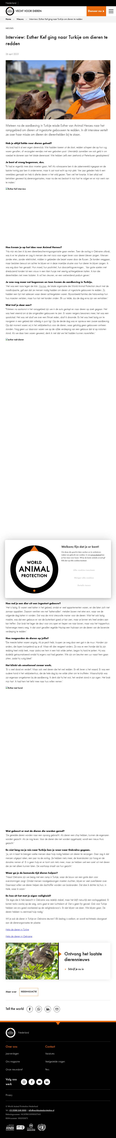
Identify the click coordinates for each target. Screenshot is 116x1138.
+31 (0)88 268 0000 (17, 1110)
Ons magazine (13, 1061)
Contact (50, 1046)
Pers (47, 1069)
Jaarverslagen (12, 1053)
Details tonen (84, 585)
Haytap (42, 286)
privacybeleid (96, 555)
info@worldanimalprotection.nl (41, 1110)
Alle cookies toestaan (84, 570)
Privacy (9, 1095)
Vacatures (49, 1053)
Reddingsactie (29, 992)
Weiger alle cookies (84, 578)
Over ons (11, 1046)
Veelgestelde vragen (55, 1061)
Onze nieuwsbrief (14, 1069)
